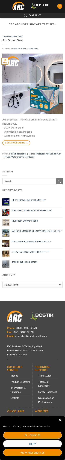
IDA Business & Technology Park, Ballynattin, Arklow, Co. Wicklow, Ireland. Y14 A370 (25, 350)
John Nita (33, 49)
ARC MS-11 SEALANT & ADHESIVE (32, 210)
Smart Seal (40, 153)
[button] (60, 420)
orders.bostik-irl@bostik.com (31, 335)
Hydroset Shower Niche (25, 220)
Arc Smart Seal (12, 40)
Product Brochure (20, 381)
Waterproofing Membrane (22, 157)
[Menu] (59, 6)
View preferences (32, 452)
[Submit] (59, 181)
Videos (14, 375)
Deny (32, 444)
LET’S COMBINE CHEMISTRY (29, 199)
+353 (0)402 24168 (23, 331)
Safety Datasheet (47, 391)
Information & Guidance (18, 389)
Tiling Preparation (12, 36)
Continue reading (16, 143)
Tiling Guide (44, 375)
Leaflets (14, 397)
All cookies (32, 435)
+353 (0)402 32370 (26, 327)
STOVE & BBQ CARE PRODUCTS (30, 251)
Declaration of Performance (46, 399)
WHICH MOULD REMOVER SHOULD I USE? (37, 230)
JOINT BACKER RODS (24, 261)
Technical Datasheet (43, 383)
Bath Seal (49, 153)
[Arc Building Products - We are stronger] (32, 6)
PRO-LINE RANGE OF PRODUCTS (31, 241)
